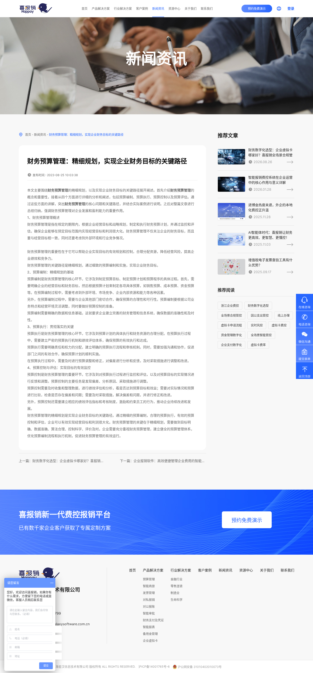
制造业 (175, 593)
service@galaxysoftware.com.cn (63, 624)
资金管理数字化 (231, 335)
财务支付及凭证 (153, 620)
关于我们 (191, 8)
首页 (85, 8)
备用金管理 (150, 633)
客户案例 (142, 8)
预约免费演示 (257, 8)
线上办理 (284, 315)
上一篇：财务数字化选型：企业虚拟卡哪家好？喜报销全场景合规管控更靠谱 (62, 461)
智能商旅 (149, 586)
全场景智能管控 (261, 335)
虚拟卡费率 (258, 345)
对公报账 (149, 606)
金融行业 (176, 579)
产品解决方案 (101, 8)
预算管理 (149, 579)
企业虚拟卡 (150, 640)
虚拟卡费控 (279, 325)
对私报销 (149, 599)
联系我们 (207, 8)
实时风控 (257, 325)
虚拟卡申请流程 (231, 325)
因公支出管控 (260, 315)
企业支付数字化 (231, 345)
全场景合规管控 (231, 315)
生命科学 (176, 599)
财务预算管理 (58, 190)
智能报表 (149, 627)
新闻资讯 (158, 8)
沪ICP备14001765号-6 (154, 666)
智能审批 (149, 613)
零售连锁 (176, 586)
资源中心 (174, 8)
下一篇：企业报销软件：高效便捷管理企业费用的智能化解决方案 (163, 461)
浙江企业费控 (230, 305)
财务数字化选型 (258, 305)
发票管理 (149, 593)
